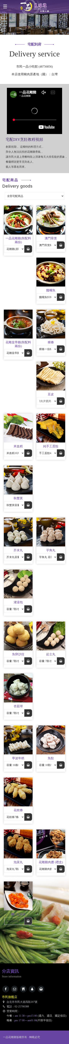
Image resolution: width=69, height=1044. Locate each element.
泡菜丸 (18, 862)
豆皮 (51, 394)
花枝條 (18, 810)
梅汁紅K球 (18, 914)
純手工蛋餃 (50, 446)
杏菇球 (18, 706)
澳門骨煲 (51, 238)
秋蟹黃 (18, 498)
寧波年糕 (18, 758)
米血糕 (18, 446)
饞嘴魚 (50, 290)
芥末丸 (18, 550)
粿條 (51, 342)
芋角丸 (50, 550)
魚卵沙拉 (18, 654)
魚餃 (51, 758)
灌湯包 (18, 602)
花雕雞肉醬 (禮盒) (51, 862)
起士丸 (50, 654)
